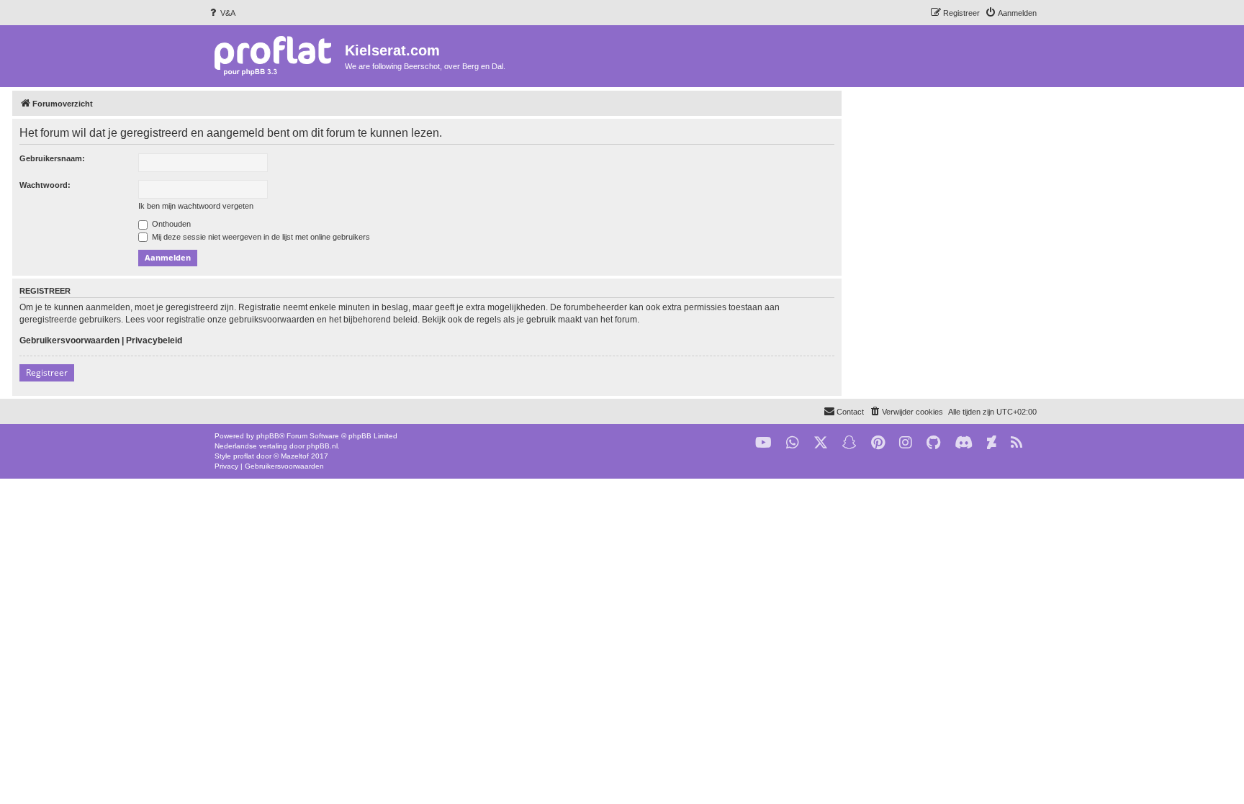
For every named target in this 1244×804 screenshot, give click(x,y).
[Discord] (963, 443)
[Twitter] (820, 443)
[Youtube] (763, 443)
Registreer (47, 372)
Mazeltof (295, 456)
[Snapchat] (849, 443)
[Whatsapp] (793, 443)
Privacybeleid (154, 340)
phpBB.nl (322, 446)
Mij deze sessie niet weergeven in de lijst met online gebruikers (260, 236)
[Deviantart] (991, 443)
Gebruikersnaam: (52, 158)
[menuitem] (221, 13)
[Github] (933, 443)
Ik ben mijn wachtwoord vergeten (195, 206)
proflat (243, 456)
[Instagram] (906, 443)
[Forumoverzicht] (276, 55)
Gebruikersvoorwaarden (69, 340)
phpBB (267, 436)
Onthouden (170, 224)
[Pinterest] (877, 443)
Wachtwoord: (45, 185)
